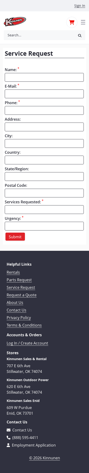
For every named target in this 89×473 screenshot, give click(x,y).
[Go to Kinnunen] (18, 21)
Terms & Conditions (24, 325)
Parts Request (19, 279)
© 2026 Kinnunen (44, 457)
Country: (12, 152)
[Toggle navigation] (83, 21)
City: (9, 135)
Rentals (13, 272)
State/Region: (17, 168)
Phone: (11, 102)
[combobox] (39, 35)
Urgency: (13, 218)
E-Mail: (11, 86)
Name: (11, 69)
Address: (13, 119)
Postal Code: (16, 185)
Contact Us (16, 310)
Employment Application (33, 445)
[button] (79, 35)
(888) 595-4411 (24, 437)
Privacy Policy (19, 317)
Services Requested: (23, 202)
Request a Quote (22, 295)
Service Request (21, 287)
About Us (15, 302)
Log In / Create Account (27, 343)
